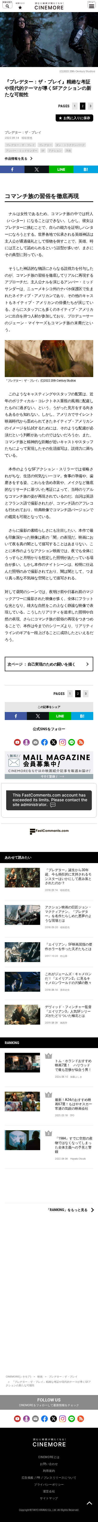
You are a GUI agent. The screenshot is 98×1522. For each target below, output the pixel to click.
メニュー (92, 4)
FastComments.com (52, 831)
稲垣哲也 (27, 138)
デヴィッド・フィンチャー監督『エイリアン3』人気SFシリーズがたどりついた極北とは (68, 1011)
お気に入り (19, 5)
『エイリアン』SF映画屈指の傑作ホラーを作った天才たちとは (68, 946)
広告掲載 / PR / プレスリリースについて (49, 1477)
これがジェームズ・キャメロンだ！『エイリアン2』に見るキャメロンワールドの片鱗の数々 (68, 978)
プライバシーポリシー (49, 1484)
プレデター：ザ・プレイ (23, 132)
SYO (72, 1115)
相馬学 (63, 1023)
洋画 (68, 150)
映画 (40, 1376)
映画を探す (7, 4)
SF (42, 150)
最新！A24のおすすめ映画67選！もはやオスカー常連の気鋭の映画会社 (73, 1104)
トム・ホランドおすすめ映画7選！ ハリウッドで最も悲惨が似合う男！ (73, 1065)
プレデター (45, 145)
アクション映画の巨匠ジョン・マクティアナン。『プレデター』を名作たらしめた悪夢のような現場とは (68, 913)
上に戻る (89, 1503)
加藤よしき (76, 1077)
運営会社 (49, 1491)
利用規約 (49, 1470)
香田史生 (65, 990)
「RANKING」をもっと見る (67, 1210)
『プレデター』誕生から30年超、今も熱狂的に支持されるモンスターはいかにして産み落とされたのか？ (68, 876)
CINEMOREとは (49, 1457)
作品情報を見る (16, 158)
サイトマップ (49, 1498)
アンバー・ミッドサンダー (21, 150)
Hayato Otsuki (78, 1158)
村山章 (63, 956)
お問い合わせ (49, 1464)
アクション (55, 150)
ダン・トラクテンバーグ (70, 145)
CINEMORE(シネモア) (18, 1376)
